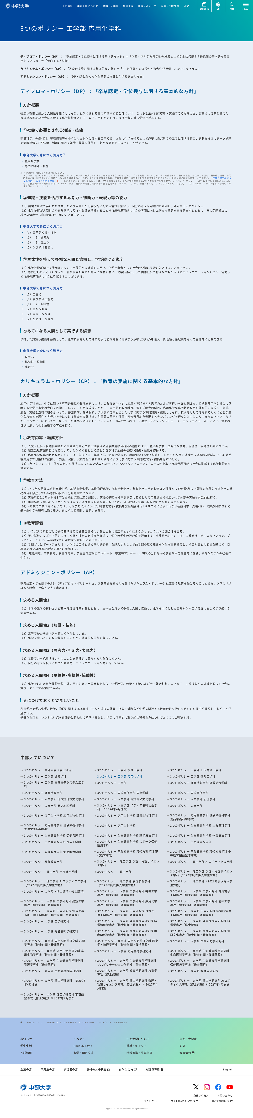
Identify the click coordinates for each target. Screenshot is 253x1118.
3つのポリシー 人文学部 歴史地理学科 (49, 806)
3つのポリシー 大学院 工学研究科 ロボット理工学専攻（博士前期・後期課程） (127, 913)
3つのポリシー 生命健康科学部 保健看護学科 (54, 835)
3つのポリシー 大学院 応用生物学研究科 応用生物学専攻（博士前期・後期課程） (54, 953)
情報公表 (51, 1023)
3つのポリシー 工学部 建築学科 (45, 776)
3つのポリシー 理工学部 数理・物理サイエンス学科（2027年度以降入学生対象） (201, 873)
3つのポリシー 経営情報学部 (43, 793)
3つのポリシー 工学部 (112, 783)
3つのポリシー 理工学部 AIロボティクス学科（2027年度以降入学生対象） (55, 883)
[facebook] (218, 1087)
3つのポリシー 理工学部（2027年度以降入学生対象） (201, 883)
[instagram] (207, 1087)
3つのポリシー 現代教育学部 (43, 862)
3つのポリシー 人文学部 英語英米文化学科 (125, 799)
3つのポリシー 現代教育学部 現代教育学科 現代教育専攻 (127, 853)
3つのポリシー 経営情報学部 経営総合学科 (198, 783)
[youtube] (229, 1087)
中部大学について (34, 1023)
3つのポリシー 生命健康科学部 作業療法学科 (200, 835)
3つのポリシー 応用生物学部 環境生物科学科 (127, 815)
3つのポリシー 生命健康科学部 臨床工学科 (52, 842)
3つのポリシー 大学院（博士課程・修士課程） (55, 891)
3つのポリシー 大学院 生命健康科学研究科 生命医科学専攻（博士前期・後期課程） (199, 953)
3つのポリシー (88, 1023)
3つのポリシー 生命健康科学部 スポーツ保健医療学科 (127, 843)
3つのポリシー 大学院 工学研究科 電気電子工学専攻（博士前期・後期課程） (200, 893)
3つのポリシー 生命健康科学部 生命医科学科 (200, 825)
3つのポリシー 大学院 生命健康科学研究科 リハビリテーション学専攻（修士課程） (126, 962)
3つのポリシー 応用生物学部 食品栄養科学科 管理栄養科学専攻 (54, 827)
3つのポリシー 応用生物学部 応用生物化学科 (54, 815)
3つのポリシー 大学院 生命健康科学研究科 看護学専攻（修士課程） (53, 962)
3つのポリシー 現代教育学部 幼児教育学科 (52, 852)
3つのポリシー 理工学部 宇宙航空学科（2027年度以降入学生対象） (123, 883)
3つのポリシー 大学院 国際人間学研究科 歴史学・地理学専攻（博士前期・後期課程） (127, 943)
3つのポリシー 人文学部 (186, 806)
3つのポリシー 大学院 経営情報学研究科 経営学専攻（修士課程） (200, 923)
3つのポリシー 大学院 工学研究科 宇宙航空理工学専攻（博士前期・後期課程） (200, 913)
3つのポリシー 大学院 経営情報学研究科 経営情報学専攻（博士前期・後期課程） (127, 923)
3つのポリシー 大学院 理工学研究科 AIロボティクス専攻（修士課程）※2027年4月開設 (200, 982)
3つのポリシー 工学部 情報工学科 (192, 776)
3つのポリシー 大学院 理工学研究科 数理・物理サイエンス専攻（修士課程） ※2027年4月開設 (127, 984)
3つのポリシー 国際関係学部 (189, 793)
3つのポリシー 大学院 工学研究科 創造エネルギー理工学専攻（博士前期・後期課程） (54, 913)
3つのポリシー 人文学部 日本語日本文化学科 (54, 799)
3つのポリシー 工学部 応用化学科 (113, 1023)
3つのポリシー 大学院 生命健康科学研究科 (52, 971)
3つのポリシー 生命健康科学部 (191, 842)
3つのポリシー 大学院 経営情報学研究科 (51, 931)
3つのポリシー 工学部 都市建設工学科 (195, 770)
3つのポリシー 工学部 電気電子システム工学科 (54, 784)
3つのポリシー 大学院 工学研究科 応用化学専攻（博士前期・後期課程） (127, 903)
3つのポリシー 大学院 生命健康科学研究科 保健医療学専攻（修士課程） (199, 962)
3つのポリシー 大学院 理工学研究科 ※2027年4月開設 (54, 982)
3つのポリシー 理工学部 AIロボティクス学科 (201, 862)
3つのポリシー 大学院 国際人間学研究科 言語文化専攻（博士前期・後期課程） (200, 933)
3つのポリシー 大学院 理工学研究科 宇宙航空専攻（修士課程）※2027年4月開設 (54, 996)
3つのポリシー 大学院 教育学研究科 (194, 971)
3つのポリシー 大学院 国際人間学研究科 (197, 941)
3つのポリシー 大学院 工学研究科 (46, 921)
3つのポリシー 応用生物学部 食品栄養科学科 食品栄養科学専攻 (200, 817)
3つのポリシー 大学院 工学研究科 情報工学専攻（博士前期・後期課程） (200, 903)
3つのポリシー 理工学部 (114, 872)
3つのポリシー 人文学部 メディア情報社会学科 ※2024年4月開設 (127, 807)
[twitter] (196, 1087)
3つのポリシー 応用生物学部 (116, 825)
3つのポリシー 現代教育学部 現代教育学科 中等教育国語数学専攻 (200, 853)
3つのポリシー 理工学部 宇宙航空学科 (50, 872)
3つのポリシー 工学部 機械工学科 (120, 770)
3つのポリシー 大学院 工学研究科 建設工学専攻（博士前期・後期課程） (54, 903)
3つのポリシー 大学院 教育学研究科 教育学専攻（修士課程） (127, 972)
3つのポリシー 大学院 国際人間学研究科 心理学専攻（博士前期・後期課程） (54, 943)
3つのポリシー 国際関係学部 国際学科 (122, 793)
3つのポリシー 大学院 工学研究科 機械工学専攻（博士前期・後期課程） (127, 893)
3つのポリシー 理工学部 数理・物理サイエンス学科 (128, 863)
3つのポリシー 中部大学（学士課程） (49, 770)
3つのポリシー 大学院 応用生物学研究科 (124, 951)
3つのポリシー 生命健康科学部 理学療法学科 (127, 835)
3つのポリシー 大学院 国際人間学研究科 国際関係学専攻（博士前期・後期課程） (127, 933)
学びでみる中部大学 (68, 1023)
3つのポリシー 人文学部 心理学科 (192, 799)
